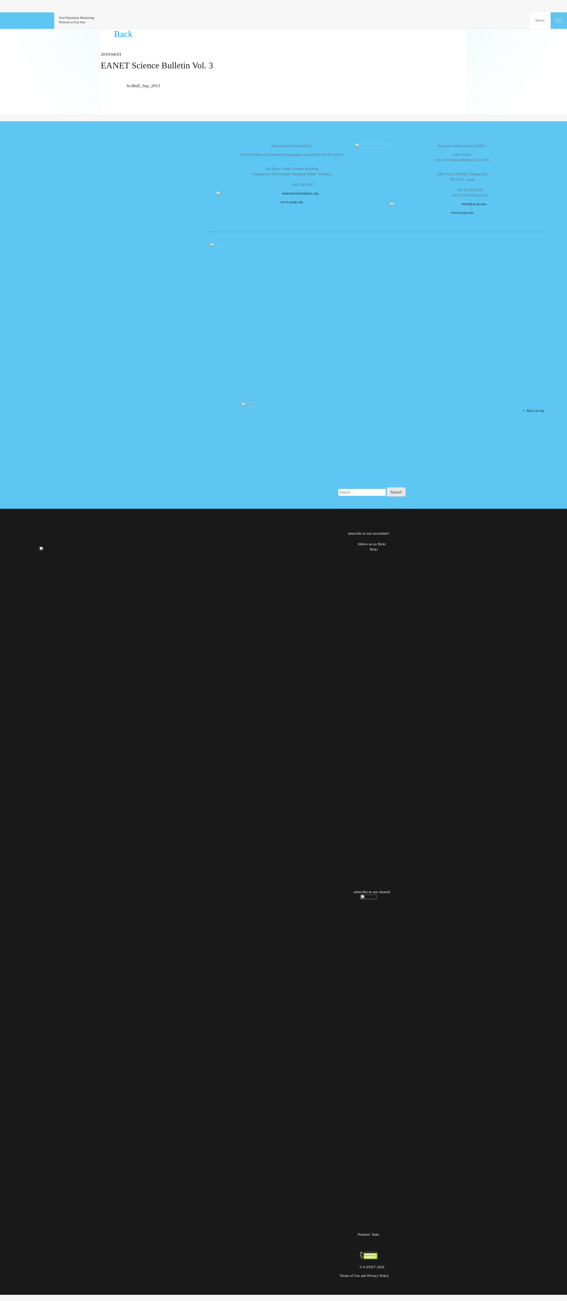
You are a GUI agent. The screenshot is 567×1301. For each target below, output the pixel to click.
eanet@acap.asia (474, 204)
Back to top (534, 410)
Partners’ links (368, 1234)
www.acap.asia (462, 212)
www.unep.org (292, 202)
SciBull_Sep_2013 (143, 85)
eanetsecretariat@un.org (300, 193)
